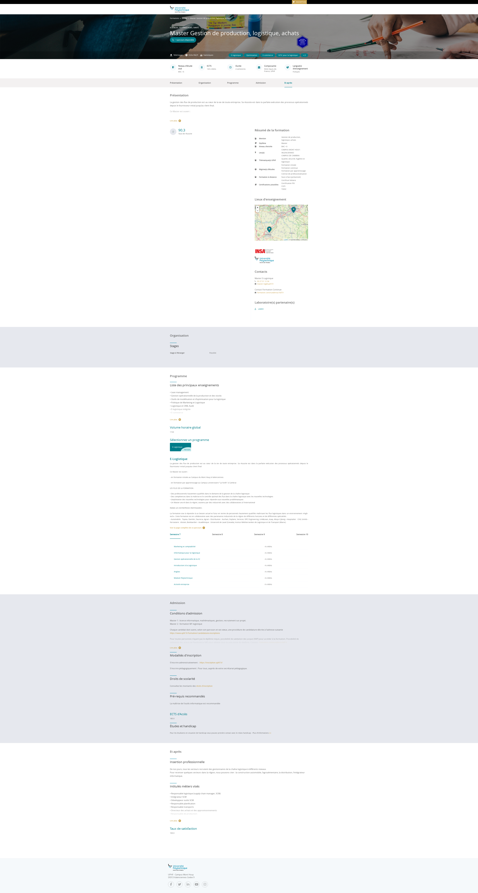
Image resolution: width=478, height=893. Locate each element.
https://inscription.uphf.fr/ (211, 662)
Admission (261, 82)
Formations (174, 18)
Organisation (205, 82)
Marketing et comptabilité (184, 546)
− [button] (257, 210)
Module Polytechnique (183, 578)
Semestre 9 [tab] (259, 534)
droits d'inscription (204, 686)
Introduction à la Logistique (185, 565)
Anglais (177, 571)
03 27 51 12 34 (263, 281)
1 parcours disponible (185, 40)
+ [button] (257, 207)
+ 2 (304, 55)
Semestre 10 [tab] (302, 534)
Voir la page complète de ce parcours (186, 528)
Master (185, 18)
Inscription (301, 2)
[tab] (180, 447)
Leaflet (286, 240)
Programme (233, 82)
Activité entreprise (181, 584)
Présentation (176, 82)
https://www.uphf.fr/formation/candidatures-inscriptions (195, 633)
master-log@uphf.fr (265, 284)
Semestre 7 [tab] (175, 534)
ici (270, 733)
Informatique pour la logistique (187, 553)
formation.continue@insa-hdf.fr (270, 292)
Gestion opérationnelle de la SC (187, 559)
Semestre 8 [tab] (217, 534)
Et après (288, 82)
